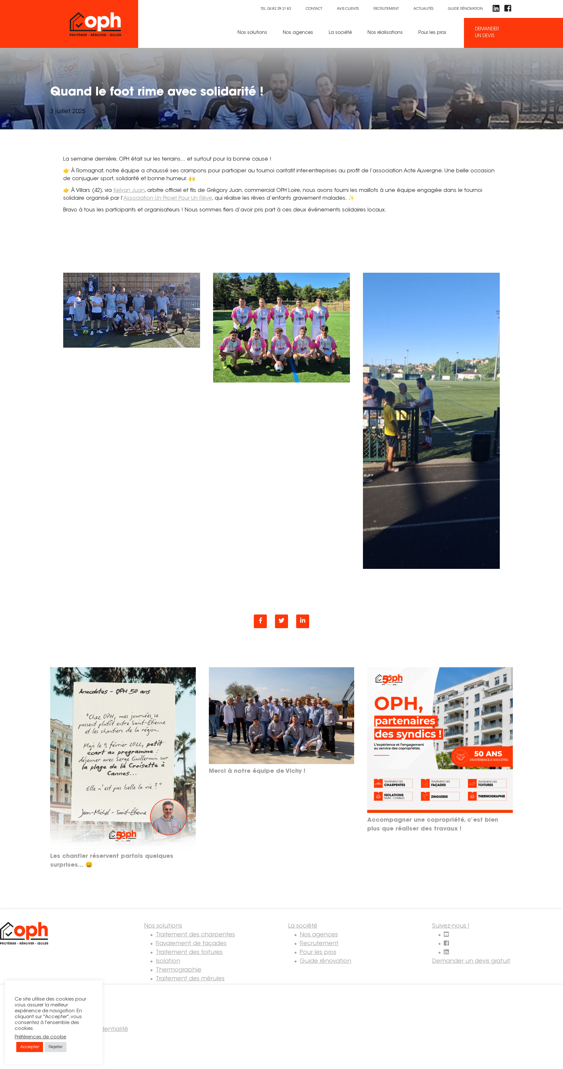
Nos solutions (252, 33)
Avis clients (348, 9)
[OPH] (104, 24)
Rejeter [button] (56, 1047)
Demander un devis (487, 32)
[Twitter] (281, 621)
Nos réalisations (385, 33)
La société (340, 33)
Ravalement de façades (191, 944)
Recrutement (386, 9)
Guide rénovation (465, 9)
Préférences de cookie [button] (40, 1037)
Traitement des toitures (189, 953)
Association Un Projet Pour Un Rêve (167, 198)
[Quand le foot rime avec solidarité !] (302, 621)
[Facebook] (260, 621)
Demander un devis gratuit (471, 961)
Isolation (168, 961)
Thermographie (178, 970)
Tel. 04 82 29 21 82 (276, 9)
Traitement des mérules (190, 979)
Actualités (423, 9)
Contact (314, 9)
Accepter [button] (29, 1047)
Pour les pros (432, 33)
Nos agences (298, 33)
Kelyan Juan (129, 190)
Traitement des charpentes (195, 935)
